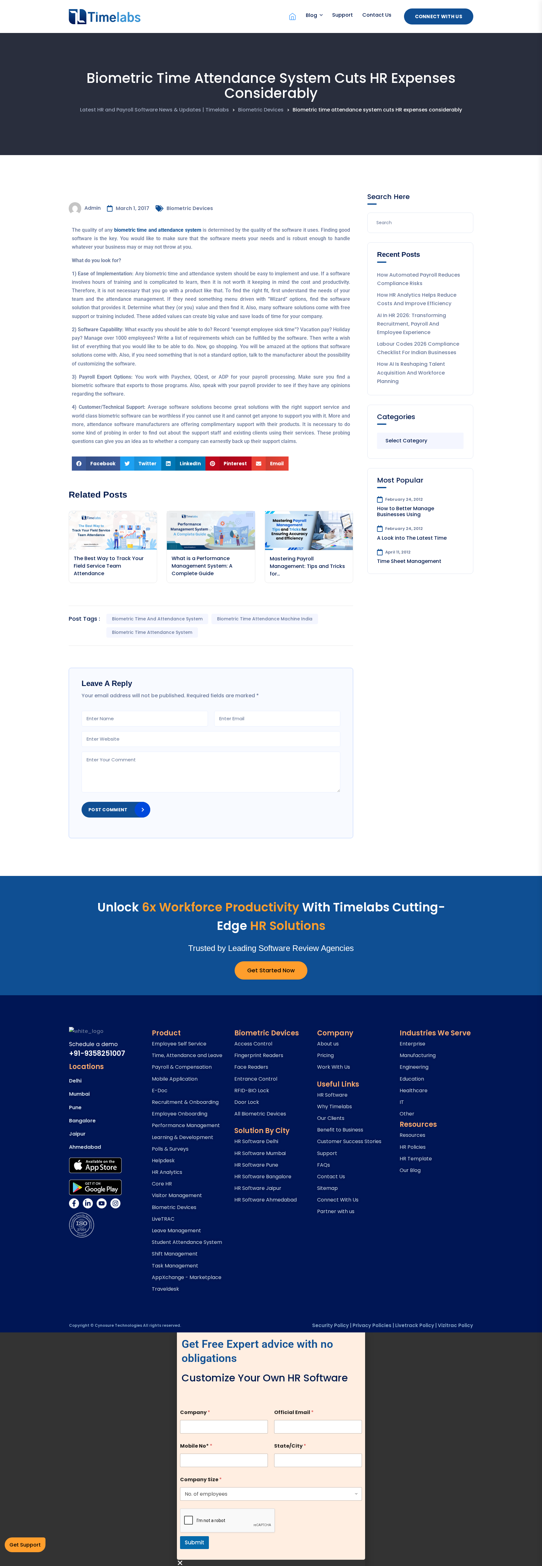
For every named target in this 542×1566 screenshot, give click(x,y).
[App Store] (95, 1165)
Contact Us (376, 15)
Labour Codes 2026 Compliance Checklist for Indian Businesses (418, 348)
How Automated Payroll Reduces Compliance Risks (418, 279)
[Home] (292, 16)
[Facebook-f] (74, 1203)
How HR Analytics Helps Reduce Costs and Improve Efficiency (416, 299)
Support (342, 15)
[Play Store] (95, 1187)
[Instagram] (115, 1203)
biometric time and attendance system (157, 619)
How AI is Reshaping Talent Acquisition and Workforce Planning (411, 372)
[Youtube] (102, 1203)
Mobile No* (196, 1446)
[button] (96, 463)
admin (92, 208)
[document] (271, 1449)
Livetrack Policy (414, 1325)
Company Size (201, 1479)
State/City (290, 1446)
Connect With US (439, 16)
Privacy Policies (372, 1325)
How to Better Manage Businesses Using (405, 511)
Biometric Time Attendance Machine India (264, 619)
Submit (194, 1542)
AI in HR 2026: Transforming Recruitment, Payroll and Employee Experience (411, 324)
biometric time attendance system (152, 632)
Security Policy (330, 1325)
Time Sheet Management (409, 561)
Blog (311, 15)
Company (195, 1412)
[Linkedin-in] (88, 1203)
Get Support (25, 1544)
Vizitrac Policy (455, 1325)
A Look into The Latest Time (412, 538)
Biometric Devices (190, 208)
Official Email (294, 1412)
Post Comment (107, 810)
